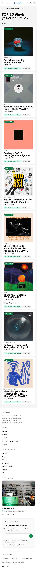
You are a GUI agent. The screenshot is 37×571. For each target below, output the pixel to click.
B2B (3, 473)
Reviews (4, 460)
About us (4, 453)
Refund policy (15, 558)
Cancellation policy (26, 558)
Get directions (7, 514)
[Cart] (34, 3)
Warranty (4, 438)
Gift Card (4, 470)
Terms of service (6, 562)
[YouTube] (7, 566)
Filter (5, 23)
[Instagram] (3, 566)
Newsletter (5, 463)
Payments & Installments (10, 441)
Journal (4, 456)
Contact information (18, 562)
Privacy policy (6, 558)
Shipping (4, 431)
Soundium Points (7, 466)
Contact (4, 444)
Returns (4, 434)
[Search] (6, 3)
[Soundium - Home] (2, 8)
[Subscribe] (31, 536)
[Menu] (2, 3)
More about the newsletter (13, 545)
